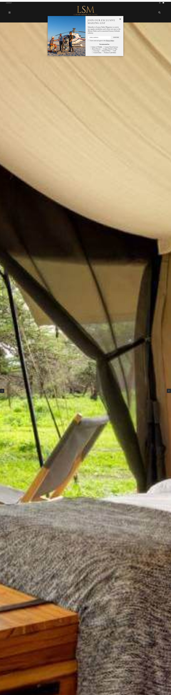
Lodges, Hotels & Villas (110, 49)
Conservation (97, 53)
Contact (9, 3)
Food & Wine (106, 51)
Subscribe (116, 37)
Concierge (97, 51)
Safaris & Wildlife (97, 47)
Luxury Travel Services (111, 47)
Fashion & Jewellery (110, 53)
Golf (114, 51)
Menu (11, 12)
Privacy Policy (110, 41)
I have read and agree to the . (102, 41)
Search (160, 12)
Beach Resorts (96, 49)
